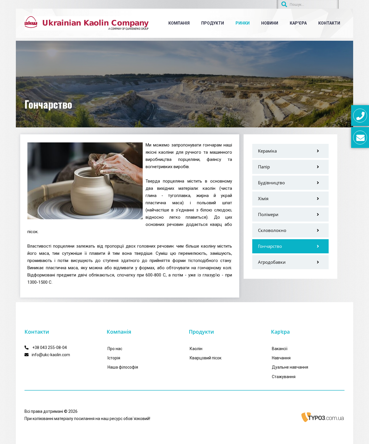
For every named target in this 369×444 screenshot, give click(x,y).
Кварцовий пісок (205, 358)
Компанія (179, 23)
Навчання (281, 358)
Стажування (283, 376)
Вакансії (279, 348)
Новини (269, 23)
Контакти (329, 23)
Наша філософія (123, 367)
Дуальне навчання (290, 367)
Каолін (196, 348)
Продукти (212, 23)
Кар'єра (298, 23)
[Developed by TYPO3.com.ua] (322, 417)
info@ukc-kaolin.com (51, 354)
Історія (114, 358)
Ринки (243, 23)
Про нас (115, 348)
